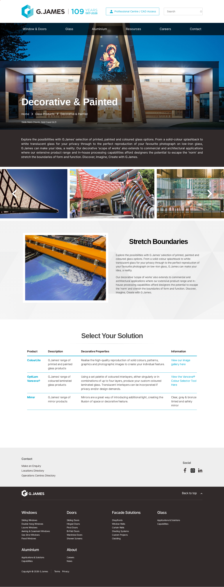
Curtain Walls (118, 527)
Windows (29, 512)
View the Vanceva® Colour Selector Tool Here (183, 380)
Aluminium (99, 29)
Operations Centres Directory (38, 475)
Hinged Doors (73, 524)
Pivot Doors (72, 527)
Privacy (65, 571)
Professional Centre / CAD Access (135, 11)
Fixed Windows (28, 538)
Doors (71, 512)
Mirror (31, 397)
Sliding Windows (29, 520)
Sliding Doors (73, 520)
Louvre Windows (29, 527)
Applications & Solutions (168, 520)
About (72, 550)
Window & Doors (34, 29)
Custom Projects (120, 534)
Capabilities (162, 524)
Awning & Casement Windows (35, 531)
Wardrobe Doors (74, 534)
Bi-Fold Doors (73, 531)
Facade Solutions (126, 512)
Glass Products (44, 114)
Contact (195, 29)
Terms (57, 571)
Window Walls (118, 524)
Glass (69, 29)
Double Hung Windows (32, 524)
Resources (133, 29)
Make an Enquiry (31, 465)
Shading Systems (120, 531)
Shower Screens (74, 538)
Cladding (116, 538)
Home (25, 114)
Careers (165, 29)
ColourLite (34, 360)
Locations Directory (32, 470)
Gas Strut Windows (30, 534)
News (69, 561)
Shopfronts (117, 520)
